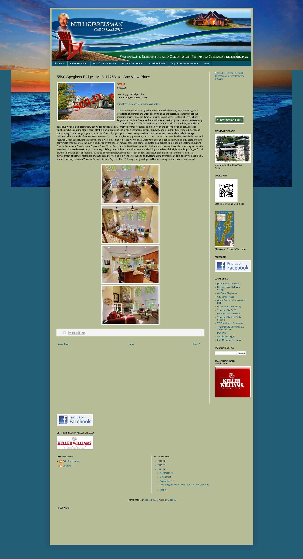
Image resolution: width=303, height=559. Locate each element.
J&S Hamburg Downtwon (229, 283)
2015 (160, 465)
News (206, 63)
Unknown (67, 466)
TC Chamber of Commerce (230, 323)
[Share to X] (77, 333)
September (165, 481)
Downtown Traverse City (229, 306)
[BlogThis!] (73, 333)
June (162, 490)
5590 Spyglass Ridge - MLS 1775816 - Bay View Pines (184, 484)
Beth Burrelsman (71, 461)
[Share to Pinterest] (83, 333)
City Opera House (225, 297)
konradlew (150, 500)
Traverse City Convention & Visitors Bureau (230, 328)
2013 (160, 469)
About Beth (59, 63)
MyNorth (221, 333)
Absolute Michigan (226, 336)
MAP (144, 97)
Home (131, 344)
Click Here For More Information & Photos (138, 104)
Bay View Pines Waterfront (184, 63)
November (165, 473)
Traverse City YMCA (226, 310)
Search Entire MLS (158, 63)
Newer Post (63, 344)
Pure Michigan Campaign (229, 340)
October (164, 477)
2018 (160, 461)
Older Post (198, 344)
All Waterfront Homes (133, 63)
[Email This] (70, 333)
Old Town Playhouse (227, 293)
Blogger (171, 500)
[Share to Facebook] (80, 333)
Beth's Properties (79, 63)
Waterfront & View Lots (104, 63)
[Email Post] (64, 333)
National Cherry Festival (228, 313)
